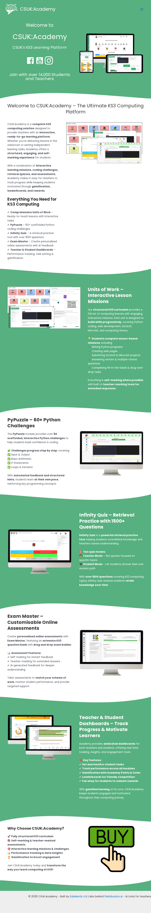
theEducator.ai (113, 896)
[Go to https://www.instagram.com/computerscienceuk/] (48, 60)
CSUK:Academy (37, 9)
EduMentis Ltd (78, 896)
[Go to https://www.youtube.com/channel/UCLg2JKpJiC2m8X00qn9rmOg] (39, 60)
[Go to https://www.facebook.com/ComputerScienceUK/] (30, 60)
